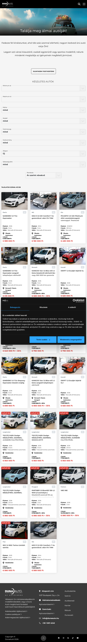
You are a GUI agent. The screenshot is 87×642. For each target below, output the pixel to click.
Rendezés (30, 172)
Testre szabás (41, 340)
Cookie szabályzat (13, 614)
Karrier (67, 605)
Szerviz (68, 596)
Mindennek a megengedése (71, 340)
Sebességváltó (8, 162)
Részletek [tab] (43, 307)
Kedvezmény (7, 140)
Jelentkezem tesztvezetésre (43, 71)
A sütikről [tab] (72, 307)
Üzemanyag (7, 129)
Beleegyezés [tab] (15, 307)
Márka (5, 107)
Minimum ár (7, 85)
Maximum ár (7, 96)
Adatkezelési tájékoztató (15, 611)
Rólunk (68, 610)
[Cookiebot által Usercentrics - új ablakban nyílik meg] (74, 300)
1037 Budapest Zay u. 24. (49, 595)
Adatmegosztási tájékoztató (17, 617)
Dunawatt (69, 615)
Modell (5, 118)
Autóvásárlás (70, 591)
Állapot (5, 151)
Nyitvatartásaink (46, 604)
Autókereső (69, 601)
